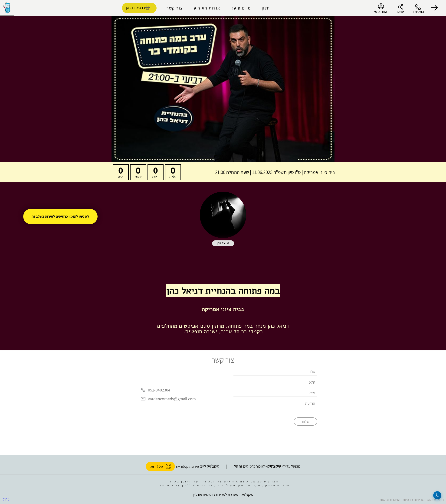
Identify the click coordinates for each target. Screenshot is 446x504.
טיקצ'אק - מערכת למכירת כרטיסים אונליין (223, 494)
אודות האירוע (207, 8)
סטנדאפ (156, 466)
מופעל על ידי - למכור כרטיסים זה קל (267, 466)
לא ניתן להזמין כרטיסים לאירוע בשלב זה (60, 216)
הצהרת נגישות (390, 499)
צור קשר (175, 8)
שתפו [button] (400, 11)
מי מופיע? (241, 8)
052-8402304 (159, 390)
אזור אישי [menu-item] (380, 11)
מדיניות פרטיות (413, 499)
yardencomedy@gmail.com (172, 398)
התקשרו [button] (418, 11)
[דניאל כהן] (223, 215)
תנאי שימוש (435, 499)
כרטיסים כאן (135, 7)
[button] (434, 8)
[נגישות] (437, 495)
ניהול (6, 499)
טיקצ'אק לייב (209, 466)
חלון (266, 8)
